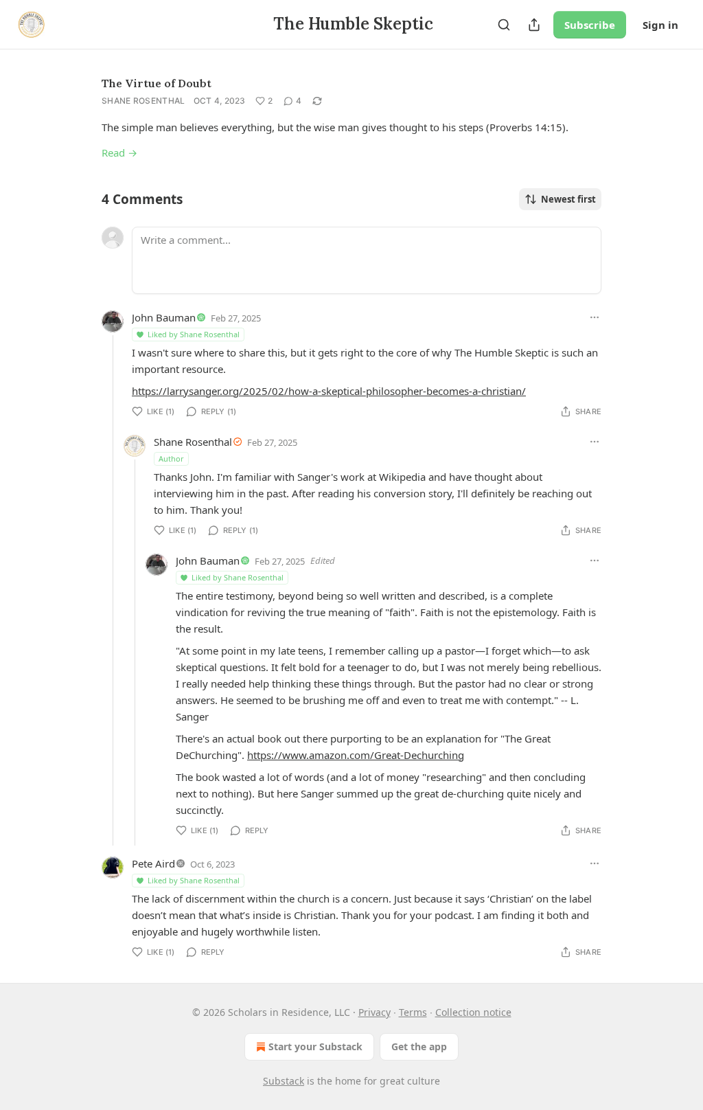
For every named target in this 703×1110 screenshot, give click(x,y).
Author (171, 458)
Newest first (568, 199)
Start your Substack (315, 1046)
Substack (283, 1080)
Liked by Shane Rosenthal (194, 334)
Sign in (660, 25)
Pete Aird (153, 863)
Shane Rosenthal (143, 100)
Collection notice (473, 1012)
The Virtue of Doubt (156, 83)
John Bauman (164, 317)
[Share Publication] (534, 24)
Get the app (419, 1046)
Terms (413, 1012)
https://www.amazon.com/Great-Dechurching (355, 755)
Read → (119, 152)
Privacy (374, 1012)
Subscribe (589, 25)
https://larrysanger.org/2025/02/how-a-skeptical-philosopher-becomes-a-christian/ (329, 391)
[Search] (504, 24)
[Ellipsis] (595, 317)
